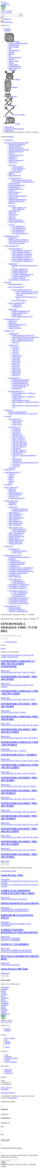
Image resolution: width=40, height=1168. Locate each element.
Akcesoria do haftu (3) (15, 284)
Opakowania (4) (10, 469)
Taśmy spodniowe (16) (16, 527)
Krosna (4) (12, 190)
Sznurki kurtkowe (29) (15, 493)
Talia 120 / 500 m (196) (19, 445)
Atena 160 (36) (17, 424)
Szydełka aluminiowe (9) (20, 269)
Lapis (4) (11, 476)
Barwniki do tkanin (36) (16, 151)
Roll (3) (11, 479)
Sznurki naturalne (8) (15, 494)
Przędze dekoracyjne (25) (12, 472)
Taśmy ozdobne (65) (15, 525)
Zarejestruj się (9, 1073)
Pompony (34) (13, 198)
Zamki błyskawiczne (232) (13, 555)
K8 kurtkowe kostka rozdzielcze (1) (19, 557)
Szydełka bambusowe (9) (20, 271)
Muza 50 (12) (16, 373)
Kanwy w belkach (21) (19, 300)
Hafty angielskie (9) (15, 175)
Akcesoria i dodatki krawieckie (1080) (16, 143)
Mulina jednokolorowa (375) (21, 311)
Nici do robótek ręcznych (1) (21, 400)
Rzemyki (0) (12, 491)
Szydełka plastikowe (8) (19, 272)
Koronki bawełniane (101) (17, 185)
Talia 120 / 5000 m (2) (19, 446)
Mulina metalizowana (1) (20, 313)
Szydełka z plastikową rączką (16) (22, 274)
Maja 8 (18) (16, 366)
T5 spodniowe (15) (14, 575)
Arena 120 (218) (17, 421)
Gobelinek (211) (17, 306)
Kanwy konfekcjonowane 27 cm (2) (27, 291)
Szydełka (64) (13, 264)
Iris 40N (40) (16, 431)
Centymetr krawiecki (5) (16, 155)
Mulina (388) (13, 309)
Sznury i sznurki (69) (11, 487)
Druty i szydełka (10, 1038)
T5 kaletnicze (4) (14, 566)
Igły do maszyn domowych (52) (22, 180)
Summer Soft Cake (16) (19, 551)
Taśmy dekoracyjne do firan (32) (19, 241)
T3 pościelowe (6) (14, 560)
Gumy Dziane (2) (17, 166)
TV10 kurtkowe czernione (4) (18, 586)
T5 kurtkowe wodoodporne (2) (18, 573)
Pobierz (3, 648)
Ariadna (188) (16, 305)
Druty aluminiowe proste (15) (21, 252)
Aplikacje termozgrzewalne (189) (19, 150)
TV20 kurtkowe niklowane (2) (18, 601)
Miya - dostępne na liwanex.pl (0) (22, 339)
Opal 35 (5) (16, 375)
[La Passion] (5, 1003)
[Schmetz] (4, 1010)
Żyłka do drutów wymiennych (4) (19, 280)
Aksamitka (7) (13, 502)
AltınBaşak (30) (13, 333)
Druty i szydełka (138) (11, 246)
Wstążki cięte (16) (14, 538)
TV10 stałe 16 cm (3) (19, 596)
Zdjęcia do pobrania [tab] (11, 642)
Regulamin (8, 1056)
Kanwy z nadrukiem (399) (17, 303)
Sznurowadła (9, 130)
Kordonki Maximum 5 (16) (20, 385)
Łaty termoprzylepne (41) (20, 233)
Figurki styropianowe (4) (16, 160)
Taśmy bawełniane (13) (16, 514)
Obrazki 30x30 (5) (14, 326)
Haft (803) (8, 282)
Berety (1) (12, 153)
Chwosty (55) (13, 238)
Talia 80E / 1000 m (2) (19, 450)
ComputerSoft (12, 1098)
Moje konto (8, 1069)
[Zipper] (3, 1012)
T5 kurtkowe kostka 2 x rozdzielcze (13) (21, 568)
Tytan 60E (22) (17, 461)
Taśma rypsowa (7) (14, 512)
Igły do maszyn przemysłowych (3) (23, 182)
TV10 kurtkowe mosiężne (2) (18, 588)
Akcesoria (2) (13, 321)
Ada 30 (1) (15, 350)
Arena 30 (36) (16, 422)
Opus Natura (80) (14, 378)
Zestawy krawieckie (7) (16, 220)
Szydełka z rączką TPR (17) (21, 276)
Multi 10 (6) (16, 368)
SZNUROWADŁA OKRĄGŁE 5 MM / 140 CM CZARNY (19, 692)
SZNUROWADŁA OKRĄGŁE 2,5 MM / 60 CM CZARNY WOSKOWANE (18, 664)
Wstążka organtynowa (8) (16, 536)
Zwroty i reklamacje (11, 1062)
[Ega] (3, 996)
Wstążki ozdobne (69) (15, 542)
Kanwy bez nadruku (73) (16, 287)
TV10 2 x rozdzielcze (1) (20, 592)
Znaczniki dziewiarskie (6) (17, 222)
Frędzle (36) (12, 504)
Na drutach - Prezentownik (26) (18, 611)
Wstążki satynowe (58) (16, 543)
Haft (6, 1040)
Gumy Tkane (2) (17, 170)
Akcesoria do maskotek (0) (17, 144)
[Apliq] (3, 991)
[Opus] (3, 1007)
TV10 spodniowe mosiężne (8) (18, 600)
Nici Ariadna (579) (14, 427)
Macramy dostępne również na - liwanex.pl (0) (23, 413)
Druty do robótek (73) (15, 248)
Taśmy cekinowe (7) (15, 516)
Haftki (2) (12, 174)
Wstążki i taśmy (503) (11, 501)
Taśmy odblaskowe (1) (16, 521)
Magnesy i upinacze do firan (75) (19, 239)
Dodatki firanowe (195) (12, 236)
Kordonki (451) (9, 331)
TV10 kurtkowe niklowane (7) (18, 591)
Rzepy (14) (12, 206)
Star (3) (11, 483)
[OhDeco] (4, 1005)
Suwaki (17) (12, 559)
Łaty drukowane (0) (18, 226)
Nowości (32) (9, 140)
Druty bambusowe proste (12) (21, 257)
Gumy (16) (12, 165)
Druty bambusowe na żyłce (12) (22, 256)
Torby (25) (12, 216)
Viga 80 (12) (16, 466)
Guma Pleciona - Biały (12, 875)
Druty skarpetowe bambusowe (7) (22, 261)
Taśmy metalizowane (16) (16, 518)
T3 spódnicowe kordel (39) (17, 562)
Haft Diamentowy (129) (12, 319)
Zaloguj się (8, 1071)
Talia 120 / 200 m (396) (19, 443)
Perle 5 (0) (15, 342)
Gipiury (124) (13, 162)
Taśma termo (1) (14, 214)
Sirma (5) (11, 481)
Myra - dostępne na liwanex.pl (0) (22, 340)
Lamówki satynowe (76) (19, 511)
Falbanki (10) (13, 158)
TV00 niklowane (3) (18, 583)
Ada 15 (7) (15, 349)
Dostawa (7, 1060)
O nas (6, 1055)
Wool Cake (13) (17, 552)
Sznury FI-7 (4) (13, 496)
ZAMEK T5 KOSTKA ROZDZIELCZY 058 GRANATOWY (19, 931)
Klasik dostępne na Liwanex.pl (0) (23, 335)
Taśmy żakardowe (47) (16, 534)
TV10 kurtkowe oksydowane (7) (19, 598)
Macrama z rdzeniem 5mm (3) (18, 412)
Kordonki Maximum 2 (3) (20, 383)
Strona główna (9, 127)
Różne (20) (12, 468)
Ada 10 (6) (15, 347)
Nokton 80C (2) (17, 434)
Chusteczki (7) (13, 157)
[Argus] (3, 992)
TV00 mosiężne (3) (18, 581)
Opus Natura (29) (14, 549)
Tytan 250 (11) (16, 459)
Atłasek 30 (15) (17, 356)
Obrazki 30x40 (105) (15, 328)
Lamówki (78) (13, 507)
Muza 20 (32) (16, 372)
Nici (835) (8, 416)
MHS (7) (11, 477)
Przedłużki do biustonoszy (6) (18, 199)
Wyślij (3, 1162)
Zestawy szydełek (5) (19, 278)
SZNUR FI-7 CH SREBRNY (15, 944)
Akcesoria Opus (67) (15, 146)
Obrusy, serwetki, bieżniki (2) (18, 196)
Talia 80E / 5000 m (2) (19, 452)
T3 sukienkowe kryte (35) (16, 564)
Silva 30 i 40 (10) (17, 436)
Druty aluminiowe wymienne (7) (22, 254)
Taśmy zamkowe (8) (15, 576)
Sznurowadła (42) (14, 211)
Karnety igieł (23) (14, 183)
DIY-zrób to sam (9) (15, 608)
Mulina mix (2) (17, 315)
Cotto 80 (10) (16, 429)
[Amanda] (4, 989)
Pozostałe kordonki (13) (16, 391)
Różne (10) (12, 489)
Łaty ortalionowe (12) (19, 228)
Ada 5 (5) (15, 352)
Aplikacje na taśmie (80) (16, 148)
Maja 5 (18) (16, 364)
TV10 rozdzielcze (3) (19, 594)
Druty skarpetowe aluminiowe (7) (22, 259)
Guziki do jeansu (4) (15, 172)
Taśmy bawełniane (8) (19, 529)
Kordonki (8, 1042)
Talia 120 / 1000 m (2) (19, 441)
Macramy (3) (9, 410)
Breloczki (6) (13, 323)
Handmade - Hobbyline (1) (17, 609)
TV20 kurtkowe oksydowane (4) (19, 603)
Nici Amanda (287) (14, 419)
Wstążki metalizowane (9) (16, 540)
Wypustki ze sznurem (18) (17, 498)
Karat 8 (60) (16, 359)
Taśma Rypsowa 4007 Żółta (14, 969)
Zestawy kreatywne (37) (12, 606)
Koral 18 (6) (16, 363)
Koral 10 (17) (16, 361)
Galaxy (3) (12, 474)
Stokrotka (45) (16, 388)
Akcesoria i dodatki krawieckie (14, 129)
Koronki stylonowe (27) (16, 189)
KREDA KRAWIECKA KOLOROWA (20, 903)
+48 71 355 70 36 (6, 12)
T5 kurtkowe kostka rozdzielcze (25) (20, 569)
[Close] (1, 1152)
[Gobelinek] (5, 998)
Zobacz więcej (5, 670)
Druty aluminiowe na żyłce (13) (22, 250)
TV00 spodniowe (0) (15, 579)
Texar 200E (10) (17, 454)
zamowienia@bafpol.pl (8, 1092)
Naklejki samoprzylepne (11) (17, 324)
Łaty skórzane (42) (18, 231)
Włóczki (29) (9, 546)
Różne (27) (12, 203)
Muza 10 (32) (16, 370)
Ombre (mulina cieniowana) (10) (22, 316)
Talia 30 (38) (16, 448)
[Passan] (4, 1008)
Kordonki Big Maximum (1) (21, 380)
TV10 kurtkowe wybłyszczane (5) (19, 584)
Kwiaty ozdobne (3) (15, 192)
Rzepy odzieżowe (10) (19, 207)
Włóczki (7, 1047)
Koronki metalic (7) (15, 187)
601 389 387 (5, 1089)
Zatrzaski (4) (12, 218)
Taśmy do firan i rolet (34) (17, 243)
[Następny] (7, 863)
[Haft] (3, 1000)
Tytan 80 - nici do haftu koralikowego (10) (25, 462)
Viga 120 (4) (16, 464)
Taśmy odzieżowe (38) (16, 523)
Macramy (7, 1043)
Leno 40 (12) (16, 432)
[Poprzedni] (3, 863)
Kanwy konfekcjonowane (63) (21, 290)
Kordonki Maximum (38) (20, 381)
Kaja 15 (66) (16, 357)
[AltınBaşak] (5, 987)
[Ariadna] (4, 994)
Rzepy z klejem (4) (18, 209)
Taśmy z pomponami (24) (16, 533)
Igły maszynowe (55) (15, 178)
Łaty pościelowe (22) (18, 230)
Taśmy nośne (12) (14, 519)
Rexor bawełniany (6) (19, 387)
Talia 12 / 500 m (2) (18, 439)
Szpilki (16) (12, 213)
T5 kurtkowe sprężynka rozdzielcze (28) (21, 571)
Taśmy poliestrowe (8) (19, 531)
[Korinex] (4, 1001)
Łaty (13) (11, 224)
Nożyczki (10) (13, 194)
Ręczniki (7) (8, 485)
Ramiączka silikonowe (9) (17, 201)
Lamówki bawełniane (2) (20, 509)
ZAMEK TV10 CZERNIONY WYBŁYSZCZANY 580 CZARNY (18, 892)
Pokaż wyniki (5, 1140)
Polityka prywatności (11, 1058)
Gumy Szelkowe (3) (18, 168)
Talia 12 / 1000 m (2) (18, 438)
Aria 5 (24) (15, 354)
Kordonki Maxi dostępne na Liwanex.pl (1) (25, 337)
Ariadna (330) (13, 345)
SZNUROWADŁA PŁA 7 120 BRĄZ (19, 755)
